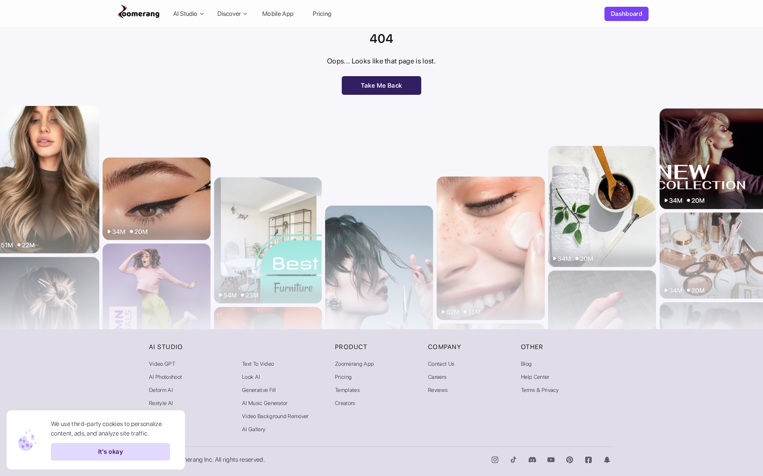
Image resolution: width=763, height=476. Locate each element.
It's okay (110, 452)
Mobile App (278, 13)
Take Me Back (381, 85)
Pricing (322, 13)
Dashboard (626, 13)
